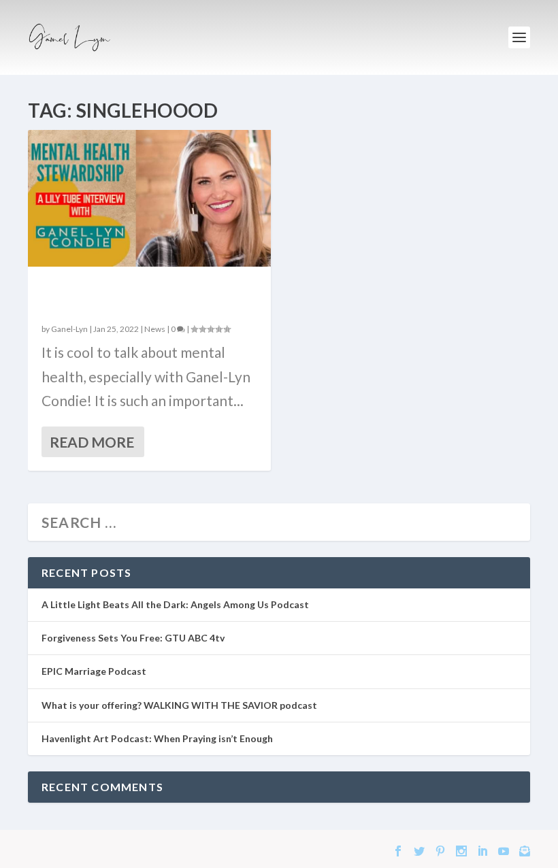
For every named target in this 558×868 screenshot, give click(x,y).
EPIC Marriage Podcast (94, 671)
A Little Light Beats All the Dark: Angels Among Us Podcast (175, 604)
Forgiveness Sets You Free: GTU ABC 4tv (133, 638)
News (154, 329)
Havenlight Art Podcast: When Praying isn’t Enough (157, 738)
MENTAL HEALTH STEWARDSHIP (121, 296)
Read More (92, 441)
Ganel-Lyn (69, 329)
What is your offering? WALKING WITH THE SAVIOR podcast (179, 705)
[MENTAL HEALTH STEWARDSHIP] (149, 198)
